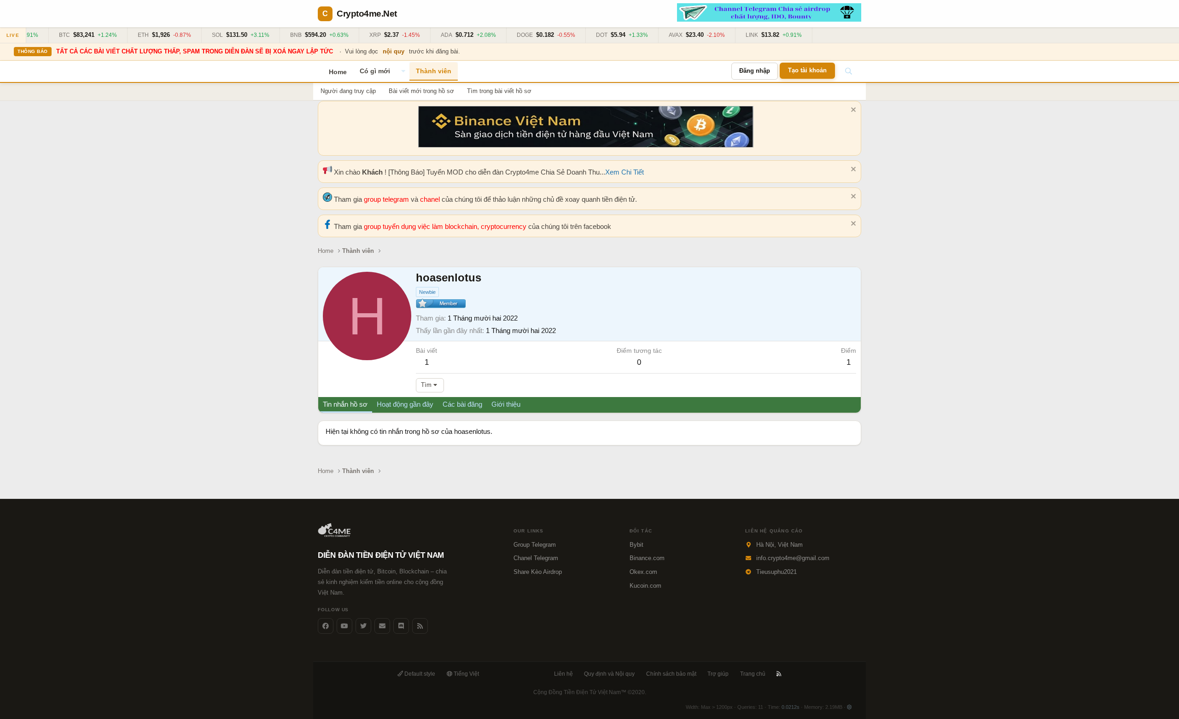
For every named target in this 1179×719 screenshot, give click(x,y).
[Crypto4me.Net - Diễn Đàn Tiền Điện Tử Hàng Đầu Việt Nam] (335, 535)
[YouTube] (344, 626)
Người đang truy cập (348, 91)
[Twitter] (363, 626)
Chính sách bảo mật (671, 674)
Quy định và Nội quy (609, 674)
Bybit (636, 544)
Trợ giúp (718, 674)
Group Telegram (535, 544)
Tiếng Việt (465, 674)
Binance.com (647, 558)
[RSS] (779, 674)
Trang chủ (752, 674)
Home (338, 72)
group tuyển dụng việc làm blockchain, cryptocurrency (446, 226)
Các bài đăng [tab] (462, 404)
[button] (403, 71)
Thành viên (433, 71)
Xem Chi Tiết (624, 172)
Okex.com (643, 571)
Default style (419, 674)
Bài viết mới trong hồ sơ (421, 91)
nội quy (393, 51)
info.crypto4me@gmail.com (792, 558)
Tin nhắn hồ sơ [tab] (345, 404)
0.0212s (791, 707)
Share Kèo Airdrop (538, 571)
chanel (431, 199)
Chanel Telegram (536, 558)
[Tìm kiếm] (848, 71)
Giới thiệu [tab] (505, 404)
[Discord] (401, 626)
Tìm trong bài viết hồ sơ (499, 91)
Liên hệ (563, 674)
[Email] (382, 626)
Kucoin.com (645, 585)
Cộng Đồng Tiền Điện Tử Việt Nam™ (589, 692)
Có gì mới (375, 71)
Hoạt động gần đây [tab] (405, 404)
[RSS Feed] (420, 626)
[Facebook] (325, 626)
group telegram (387, 199)
